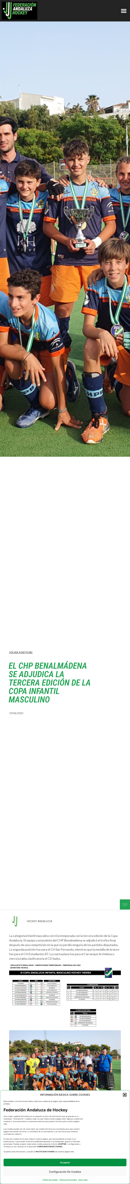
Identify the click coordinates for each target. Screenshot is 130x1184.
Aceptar (65, 1162)
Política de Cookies (50, 1180)
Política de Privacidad (68, 1180)
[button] (124, 1095)
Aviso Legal (83, 1180)
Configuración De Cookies (65, 1171)
